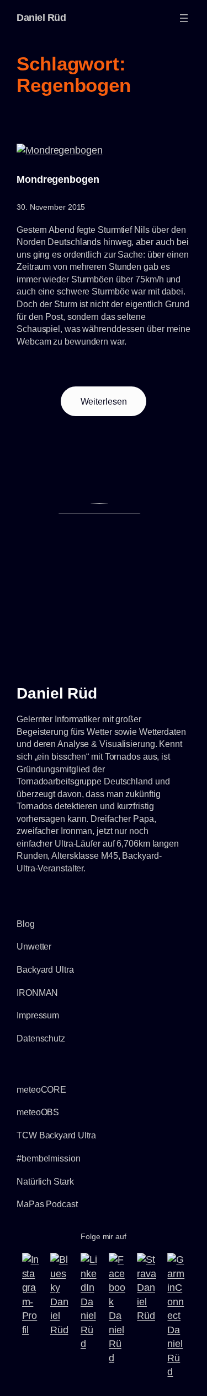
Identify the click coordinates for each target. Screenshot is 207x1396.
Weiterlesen (114, 406)
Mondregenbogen (58, 179)
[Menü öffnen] (183, 18)
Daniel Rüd (41, 17)
